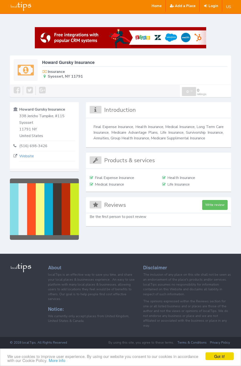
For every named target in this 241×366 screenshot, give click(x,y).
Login (213, 6)
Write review (215, 205)
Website (26, 156)
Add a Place (185, 6)
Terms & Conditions (192, 342)
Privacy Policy (220, 342)
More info (57, 360)
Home (157, 6)
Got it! (219, 356)
